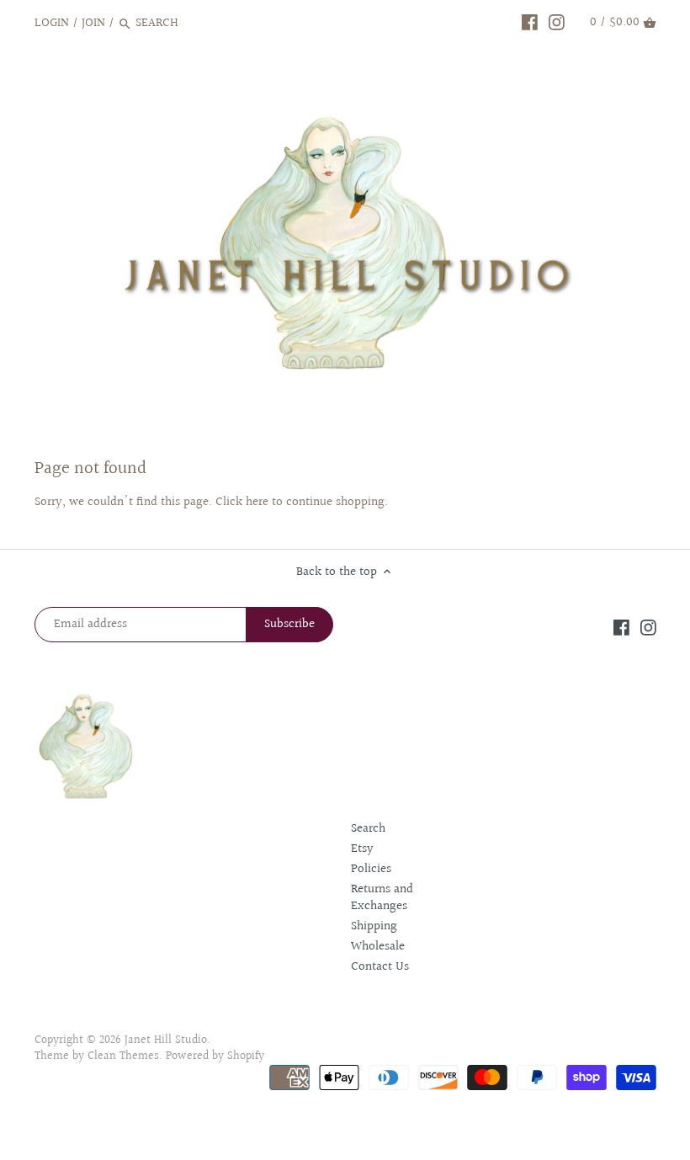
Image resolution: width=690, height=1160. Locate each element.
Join (93, 23)
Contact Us (380, 966)
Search (368, 828)
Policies (371, 869)
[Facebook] (530, 23)
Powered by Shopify (215, 1056)
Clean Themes (123, 1056)
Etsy (362, 849)
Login (51, 23)
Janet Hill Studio (166, 1040)
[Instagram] (557, 23)
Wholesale (378, 946)
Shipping (374, 926)
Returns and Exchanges (382, 898)
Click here (241, 502)
